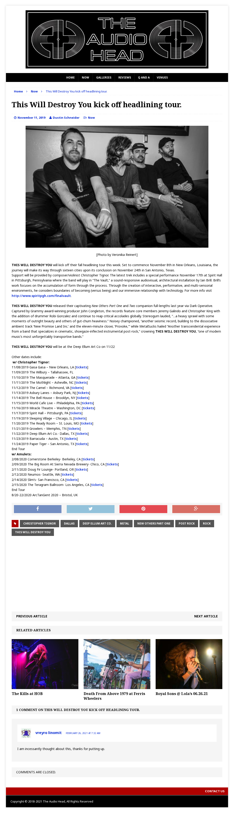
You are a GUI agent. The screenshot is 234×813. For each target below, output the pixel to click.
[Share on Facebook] (38, 509)
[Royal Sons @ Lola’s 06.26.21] (189, 686)
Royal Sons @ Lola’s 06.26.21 (182, 693)
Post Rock (187, 523)
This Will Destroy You (33, 532)
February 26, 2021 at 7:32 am (83, 733)
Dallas (69, 523)
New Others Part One (153, 523)
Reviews (124, 77)
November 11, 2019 (31, 117)
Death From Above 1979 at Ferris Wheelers (114, 696)
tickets (81, 367)
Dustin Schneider (66, 117)
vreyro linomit (48, 732)
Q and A (144, 77)
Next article (206, 616)
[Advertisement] (117, 574)
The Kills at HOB (27, 693)
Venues (162, 77)
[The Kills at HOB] (45, 686)
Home (70, 77)
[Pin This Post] (143, 509)
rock (207, 523)
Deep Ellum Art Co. (97, 523)
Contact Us (215, 791)
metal (124, 523)
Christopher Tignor (39, 523)
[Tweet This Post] (90, 509)
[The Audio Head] (117, 39)
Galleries (103, 77)
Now (85, 77)
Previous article (31, 616)
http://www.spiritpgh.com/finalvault (41, 296)
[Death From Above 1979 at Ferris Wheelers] (117, 686)
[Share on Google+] (196, 509)
